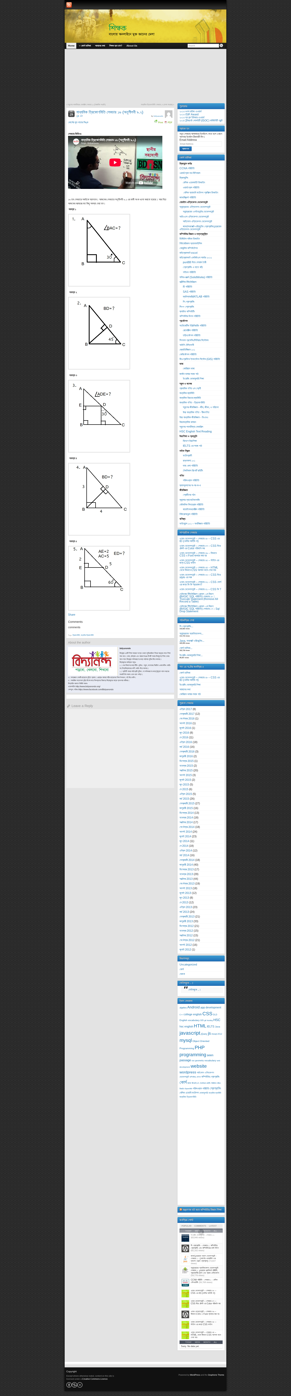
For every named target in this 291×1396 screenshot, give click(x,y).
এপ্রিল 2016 (186, 742)
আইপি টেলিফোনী (187, 344)
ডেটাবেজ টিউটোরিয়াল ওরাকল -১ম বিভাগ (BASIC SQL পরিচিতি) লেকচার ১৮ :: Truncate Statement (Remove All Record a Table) (199, 598)
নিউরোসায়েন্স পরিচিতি (189, 514)
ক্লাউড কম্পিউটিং (187, 311)
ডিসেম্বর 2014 (187, 812)
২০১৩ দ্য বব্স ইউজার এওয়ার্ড (192, 117)
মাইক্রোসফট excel (189, 252)
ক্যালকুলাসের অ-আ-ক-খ (190, 485)
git (205, 1020)
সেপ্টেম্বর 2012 (187, 940)
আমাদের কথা (185, 689)
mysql (186, 1040)
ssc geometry (198, 1060)
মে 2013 (184, 902)
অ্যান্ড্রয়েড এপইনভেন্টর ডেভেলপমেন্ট (198, 211)
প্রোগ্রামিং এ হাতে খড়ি (193, 267)
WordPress (195, 1375)
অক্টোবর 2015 (186, 770)
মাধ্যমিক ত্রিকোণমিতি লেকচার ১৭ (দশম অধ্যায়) (157, 104)
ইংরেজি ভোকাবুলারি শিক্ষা (193, 378)
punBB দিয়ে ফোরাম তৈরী (194, 262)
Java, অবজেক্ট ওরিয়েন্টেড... (192, 640)
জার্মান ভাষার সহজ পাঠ (189, 373)
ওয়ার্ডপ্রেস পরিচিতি (191, 187)
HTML (200, 1025)
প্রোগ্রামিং (215, 1088)
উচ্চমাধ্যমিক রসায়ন (188, 422)
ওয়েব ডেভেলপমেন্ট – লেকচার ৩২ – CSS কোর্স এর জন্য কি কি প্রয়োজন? (200, 583)
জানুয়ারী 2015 (186, 808)
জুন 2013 (184, 897)
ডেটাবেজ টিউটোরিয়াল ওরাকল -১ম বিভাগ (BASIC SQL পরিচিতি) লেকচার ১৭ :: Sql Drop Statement (200, 609)
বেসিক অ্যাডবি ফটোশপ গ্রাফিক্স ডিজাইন (200, 192)
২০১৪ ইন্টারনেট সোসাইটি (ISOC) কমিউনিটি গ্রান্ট (201, 120)
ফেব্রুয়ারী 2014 (187, 860)
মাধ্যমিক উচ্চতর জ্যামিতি (190, 397)
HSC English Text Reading (196, 431)
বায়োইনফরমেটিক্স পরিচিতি (193, 509)
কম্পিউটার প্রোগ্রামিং (210, 1076)
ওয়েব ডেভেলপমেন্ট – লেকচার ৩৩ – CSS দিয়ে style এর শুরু (200, 576)
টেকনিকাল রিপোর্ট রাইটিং (193, 470)
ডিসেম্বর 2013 (187, 869)
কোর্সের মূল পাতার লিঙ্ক (78, 122)
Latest (213, 1226)
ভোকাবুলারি (203, 1093)
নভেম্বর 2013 (186, 874)
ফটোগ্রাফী (187, 455)
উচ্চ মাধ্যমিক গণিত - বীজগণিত (196, 412)
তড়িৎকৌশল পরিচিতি (191, 335)
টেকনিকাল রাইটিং (205, 1083)
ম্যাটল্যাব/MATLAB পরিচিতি (196, 296)
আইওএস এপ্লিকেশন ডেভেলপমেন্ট (194, 216)
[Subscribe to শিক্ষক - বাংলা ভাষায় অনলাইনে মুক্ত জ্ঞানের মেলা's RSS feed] (69, 5)
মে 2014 (184, 845)
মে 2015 (184, 789)
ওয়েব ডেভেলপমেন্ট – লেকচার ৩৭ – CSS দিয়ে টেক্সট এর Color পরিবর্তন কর (200, 547)
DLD (215, 1014)
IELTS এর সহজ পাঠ (192, 445)
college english (193, 1014)
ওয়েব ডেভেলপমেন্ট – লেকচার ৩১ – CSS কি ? (200, 589)
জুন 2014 (184, 841)
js (209, 1033)
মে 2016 (184, 737)
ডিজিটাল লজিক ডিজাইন (190, 238)
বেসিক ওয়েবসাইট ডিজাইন (194, 182)
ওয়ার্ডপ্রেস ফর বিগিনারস (190, 173)
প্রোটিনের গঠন (189, 494)
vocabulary (210, 1060)
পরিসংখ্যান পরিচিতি (191, 480)
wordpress (188, 1072)
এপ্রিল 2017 (186, 709)
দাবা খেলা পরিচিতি (190, 465)
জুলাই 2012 (185, 949)
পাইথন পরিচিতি (189, 272)
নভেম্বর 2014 (186, 817)
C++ (181, 1015)
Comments (200, 1226)
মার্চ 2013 (184, 911)
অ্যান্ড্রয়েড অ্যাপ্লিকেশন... (191, 633)
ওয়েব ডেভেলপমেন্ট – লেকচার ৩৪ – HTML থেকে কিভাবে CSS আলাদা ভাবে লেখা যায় (199, 568)
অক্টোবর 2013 (186, 878)
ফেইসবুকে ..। (186, 982)
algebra (183, 1008)
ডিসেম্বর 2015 (187, 761)
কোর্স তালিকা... (186, 648)
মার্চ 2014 (184, 855)
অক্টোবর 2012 (186, 935)
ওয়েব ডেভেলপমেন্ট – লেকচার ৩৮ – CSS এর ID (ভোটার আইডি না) (200, 540)
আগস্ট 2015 (186, 775)
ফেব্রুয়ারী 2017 (187, 713)
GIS (202, 1020)
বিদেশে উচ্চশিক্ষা (190, 440)
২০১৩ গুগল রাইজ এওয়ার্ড (191, 111)
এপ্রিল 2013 (186, 907)
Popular (186, 1226)
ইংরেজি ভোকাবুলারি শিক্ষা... (191, 655)
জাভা (189, 1083)
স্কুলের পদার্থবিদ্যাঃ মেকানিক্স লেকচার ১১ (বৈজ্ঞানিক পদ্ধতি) (87, 104)
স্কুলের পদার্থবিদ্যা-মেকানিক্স (191, 426)
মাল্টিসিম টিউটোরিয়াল (188, 282)
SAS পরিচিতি (189, 291)
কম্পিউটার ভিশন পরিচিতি (190, 316)
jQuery (204, 1034)
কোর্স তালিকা (185, 672)
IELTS (210, 1026)
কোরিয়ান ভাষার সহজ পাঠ (190, 694)
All (215, 1342)
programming (193, 1054)
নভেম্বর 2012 (186, 930)
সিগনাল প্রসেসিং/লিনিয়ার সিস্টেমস (194, 340)
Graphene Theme (216, 1375)
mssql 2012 (217, 1034)
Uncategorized (188, 964)
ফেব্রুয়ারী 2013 (187, 916)
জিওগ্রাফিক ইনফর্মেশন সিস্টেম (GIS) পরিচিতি (200, 359)
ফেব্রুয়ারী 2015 (187, 803)
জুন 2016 (184, 732)
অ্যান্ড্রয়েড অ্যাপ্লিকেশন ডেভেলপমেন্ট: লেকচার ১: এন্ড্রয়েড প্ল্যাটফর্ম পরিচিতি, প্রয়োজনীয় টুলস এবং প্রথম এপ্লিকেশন (205, 1270)
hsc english (186, 1026)
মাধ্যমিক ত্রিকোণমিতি (87, 635)
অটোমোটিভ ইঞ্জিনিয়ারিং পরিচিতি (193, 325)
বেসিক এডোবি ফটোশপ (189, 1092)
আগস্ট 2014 (186, 831)
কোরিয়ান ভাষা (189, 368)
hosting (210, 1020)
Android (193, 1007)
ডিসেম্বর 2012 (187, 926)
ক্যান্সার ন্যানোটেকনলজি (190, 499)
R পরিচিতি (187, 286)
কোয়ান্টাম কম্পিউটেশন (189, 248)
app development (210, 1007)
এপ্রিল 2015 (186, 794)
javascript (190, 1033)
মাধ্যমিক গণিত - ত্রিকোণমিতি (192, 402)
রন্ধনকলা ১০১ (189, 460)
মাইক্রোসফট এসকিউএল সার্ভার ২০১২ (196, 257)
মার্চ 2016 (184, 746)
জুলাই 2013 (185, 893)
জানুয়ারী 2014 (186, 864)
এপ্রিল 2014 (186, 850)
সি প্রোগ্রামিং (189, 301)
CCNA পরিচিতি (187, 168)
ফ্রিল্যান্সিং (184, 177)
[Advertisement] (145, 78)
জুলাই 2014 (185, 836)
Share (71, 614)
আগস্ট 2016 (186, 723)
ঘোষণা (182, 974)
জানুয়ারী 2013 (186, 921)
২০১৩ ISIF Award (189, 114)
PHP (200, 1047)
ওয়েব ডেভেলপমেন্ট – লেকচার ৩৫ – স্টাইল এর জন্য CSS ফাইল (199, 561)
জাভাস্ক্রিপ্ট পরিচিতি (188, 197)
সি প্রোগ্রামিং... (186, 626)
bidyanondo (158, 116)
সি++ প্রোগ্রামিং (187, 306)
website (199, 1066)
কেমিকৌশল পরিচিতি (188, 354)
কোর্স (81, 116)
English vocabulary (190, 1020)
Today (188, 1342)
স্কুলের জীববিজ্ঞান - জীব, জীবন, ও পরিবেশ (201, 407)
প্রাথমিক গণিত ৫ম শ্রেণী (190, 388)
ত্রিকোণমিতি (76, 635)
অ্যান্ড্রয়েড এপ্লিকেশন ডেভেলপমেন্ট (195, 206)
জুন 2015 (184, 784)
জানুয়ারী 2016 (186, 756)
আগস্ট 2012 (186, 944)
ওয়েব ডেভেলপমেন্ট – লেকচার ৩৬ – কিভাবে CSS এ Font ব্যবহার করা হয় (198, 554)
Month (206, 1342)
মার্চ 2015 (184, 798)
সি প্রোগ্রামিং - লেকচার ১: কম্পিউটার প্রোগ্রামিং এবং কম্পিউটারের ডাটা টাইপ (205, 1246)
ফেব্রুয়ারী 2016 (187, 751)
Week (197, 1342)
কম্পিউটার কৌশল (195, 1077)
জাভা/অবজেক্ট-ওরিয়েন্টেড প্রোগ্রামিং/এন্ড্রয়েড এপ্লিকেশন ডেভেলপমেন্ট (200, 228)
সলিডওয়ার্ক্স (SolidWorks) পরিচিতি (196, 277)
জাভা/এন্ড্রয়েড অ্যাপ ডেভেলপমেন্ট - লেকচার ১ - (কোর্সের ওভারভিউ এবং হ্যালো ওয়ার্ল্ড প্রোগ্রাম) (203, 1258)
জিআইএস (195, 1083)
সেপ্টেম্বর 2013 (187, 883)
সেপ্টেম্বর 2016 (187, 718)
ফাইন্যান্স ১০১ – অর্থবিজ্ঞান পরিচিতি (195, 523)
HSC (216, 1020)
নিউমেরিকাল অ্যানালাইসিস (191, 243)
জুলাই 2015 (185, 779)
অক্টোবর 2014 (186, 822)
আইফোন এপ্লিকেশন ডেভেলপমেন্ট (197, 221)
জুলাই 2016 (185, 728)
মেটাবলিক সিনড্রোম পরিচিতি (191, 504)
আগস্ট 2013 (186, 888)
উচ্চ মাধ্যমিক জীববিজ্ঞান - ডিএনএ (194, 417)
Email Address (188, 139)
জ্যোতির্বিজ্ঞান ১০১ (187, 349)
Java (217, 1026)
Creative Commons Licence (95, 1379)
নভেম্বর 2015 (186, 765)
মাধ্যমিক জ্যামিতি (187, 393)
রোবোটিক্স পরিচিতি (190, 330)
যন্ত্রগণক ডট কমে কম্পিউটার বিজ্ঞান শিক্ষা (202, 1209)
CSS (207, 1013)
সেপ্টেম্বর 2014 (187, 827)
